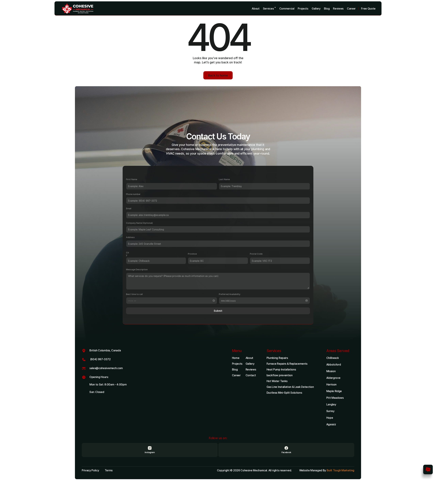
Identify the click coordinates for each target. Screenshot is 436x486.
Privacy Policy (90, 470)
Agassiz (331, 424)
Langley (331, 404)
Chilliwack (332, 358)
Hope (329, 417)
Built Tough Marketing (340, 470)
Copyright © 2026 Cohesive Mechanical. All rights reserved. (254, 470)
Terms (109, 470)
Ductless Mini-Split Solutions (284, 392)
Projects (237, 363)
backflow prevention (280, 375)
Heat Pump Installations (281, 369)
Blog (235, 369)
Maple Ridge (334, 391)
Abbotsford (333, 364)
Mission (331, 371)
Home (235, 358)
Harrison (331, 384)
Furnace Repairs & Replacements (287, 363)
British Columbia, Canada (105, 350)
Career (236, 375)
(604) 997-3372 (100, 359)
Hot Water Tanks (277, 381)
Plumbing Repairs (277, 358)
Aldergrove (333, 377)
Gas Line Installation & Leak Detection (290, 387)
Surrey (330, 411)
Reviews (251, 369)
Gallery (250, 363)
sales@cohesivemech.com (106, 368)
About (249, 358)
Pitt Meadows (335, 397)
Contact (251, 375)
